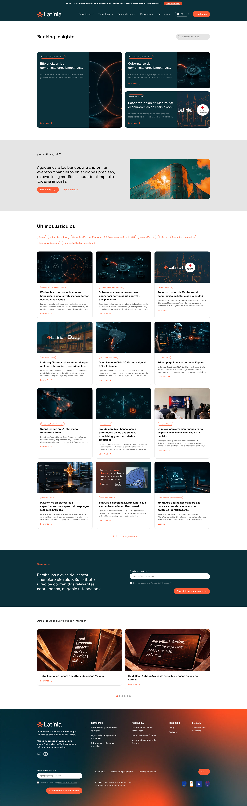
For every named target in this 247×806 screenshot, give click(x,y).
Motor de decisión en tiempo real (142, 729)
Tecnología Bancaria (49, 243)
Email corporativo (138, 571)
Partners (163, 14)
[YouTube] (45, 754)
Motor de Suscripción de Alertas (144, 741)
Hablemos (201, 14)
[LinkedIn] (39, 754)
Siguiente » (131, 536)
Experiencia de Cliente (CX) (121, 237)
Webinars (174, 732)
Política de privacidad (122, 771)
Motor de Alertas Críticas (144, 735)
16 (123, 536)
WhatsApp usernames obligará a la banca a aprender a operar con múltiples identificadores (179, 506)
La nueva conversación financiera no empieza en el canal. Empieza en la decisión (180, 432)
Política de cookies (148, 771)
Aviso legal (100, 771)
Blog (171, 727)
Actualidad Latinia (136, 96)
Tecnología (104, 14)
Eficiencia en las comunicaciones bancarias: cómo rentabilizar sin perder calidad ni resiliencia (61, 70)
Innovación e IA (147, 237)
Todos (42, 237)
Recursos (145, 14)
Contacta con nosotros (199, 729)
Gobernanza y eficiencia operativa (102, 744)
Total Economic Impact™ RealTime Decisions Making (72, 676)
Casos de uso (125, 14)
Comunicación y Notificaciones (52, 57)
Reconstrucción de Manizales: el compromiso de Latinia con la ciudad (150, 107)
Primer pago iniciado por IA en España (181, 362)
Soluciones (85, 14)
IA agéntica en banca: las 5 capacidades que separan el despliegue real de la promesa (64, 506)
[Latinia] (49, 14)
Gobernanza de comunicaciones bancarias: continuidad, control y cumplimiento (148, 70)
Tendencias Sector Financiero (78, 243)
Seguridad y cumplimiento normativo (104, 737)
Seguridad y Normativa (183, 237)
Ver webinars (70, 189)
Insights (163, 237)
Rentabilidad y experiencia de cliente (104, 729)
